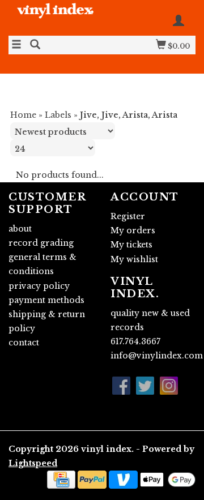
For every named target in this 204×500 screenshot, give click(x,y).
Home (23, 115)
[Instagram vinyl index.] (169, 386)
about (20, 229)
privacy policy (39, 286)
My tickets (131, 245)
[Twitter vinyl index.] (145, 386)
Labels (58, 115)
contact (23, 342)
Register (127, 216)
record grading (41, 243)
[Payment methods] (61, 479)
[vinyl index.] (55, 16)
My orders (132, 230)
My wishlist (134, 259)
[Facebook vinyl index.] (121, 386)
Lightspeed (32, 463)
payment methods (46, 300)
